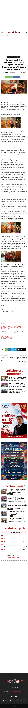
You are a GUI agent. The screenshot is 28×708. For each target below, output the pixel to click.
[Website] (17, 700)
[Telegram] (15, 349)
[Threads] (24, 700)
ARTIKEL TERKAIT (14, 370)
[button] (2, 32)
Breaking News (4, 380)
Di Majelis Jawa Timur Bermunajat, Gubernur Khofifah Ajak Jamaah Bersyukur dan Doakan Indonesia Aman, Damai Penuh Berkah (22, 361)
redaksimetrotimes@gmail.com (17, 691)
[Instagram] (7, 700)
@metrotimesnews (14, 557)
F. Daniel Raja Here (16, 493)
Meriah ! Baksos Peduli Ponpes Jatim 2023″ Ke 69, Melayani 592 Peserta (6, 336)
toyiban (16, 501)
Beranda (2, 35)
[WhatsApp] (6, 349)
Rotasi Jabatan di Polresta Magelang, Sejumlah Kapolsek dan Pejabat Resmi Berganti (16, 391)
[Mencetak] (18, 349)
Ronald (7, 72)
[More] (22, 77)
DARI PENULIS (14, 373)
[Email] (21, 349)
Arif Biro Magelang (16, 508)
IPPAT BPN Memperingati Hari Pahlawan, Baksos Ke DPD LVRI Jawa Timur (6, 327)
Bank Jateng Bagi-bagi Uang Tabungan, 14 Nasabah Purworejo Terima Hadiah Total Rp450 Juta (16, 385)
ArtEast (14, 706)
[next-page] (4, 396)
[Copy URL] (24, 349)
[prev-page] (2, 396)
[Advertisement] (14, 16)
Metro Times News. (10, 705)
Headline (7, 35)
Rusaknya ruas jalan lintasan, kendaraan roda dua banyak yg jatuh (7, 359)
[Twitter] (12, 349)
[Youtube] (21, 700)
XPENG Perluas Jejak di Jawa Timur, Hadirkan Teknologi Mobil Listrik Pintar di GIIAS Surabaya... (16, 513)
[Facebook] (9, 349)
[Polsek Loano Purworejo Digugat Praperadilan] (4, 520)
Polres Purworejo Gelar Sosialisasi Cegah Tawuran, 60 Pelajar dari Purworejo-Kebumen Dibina (17, 379)
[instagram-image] (7, 567)
